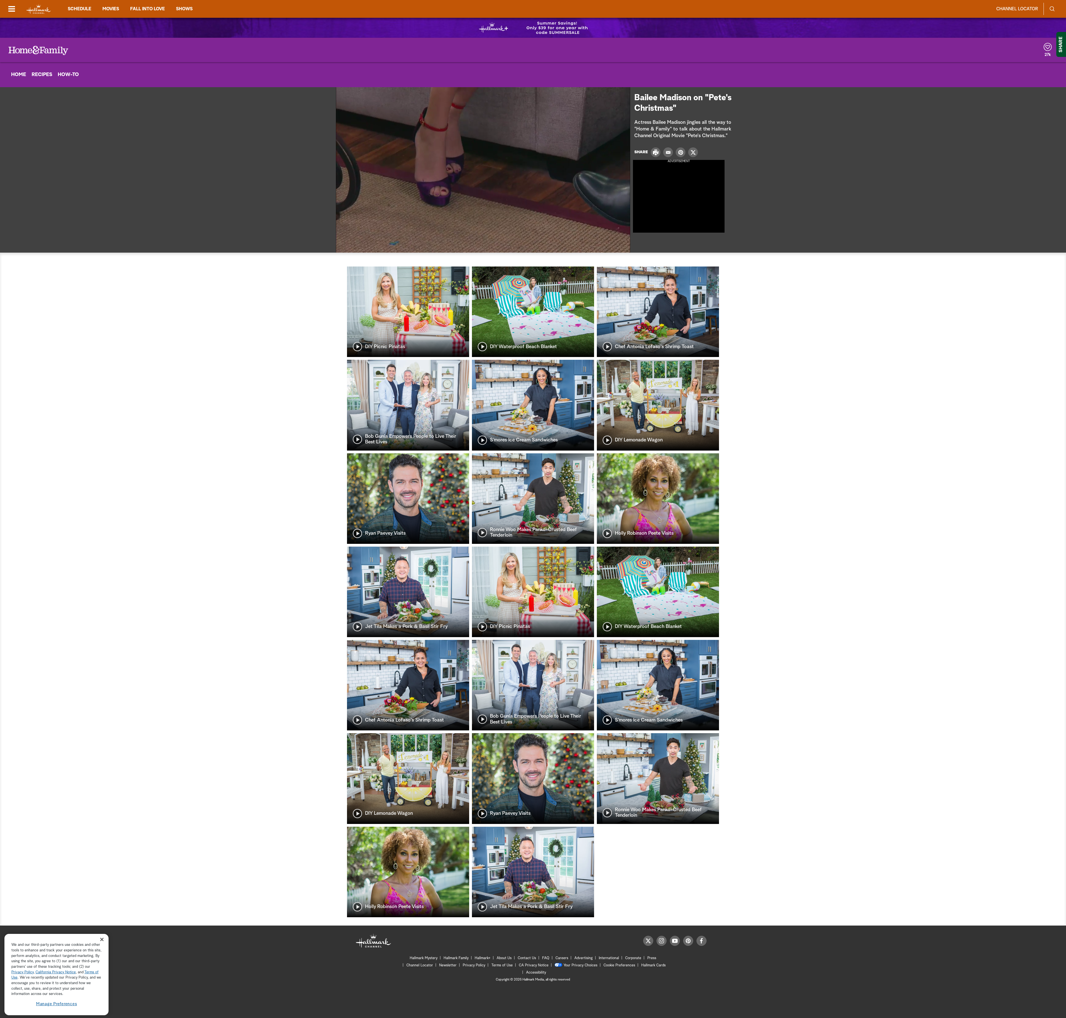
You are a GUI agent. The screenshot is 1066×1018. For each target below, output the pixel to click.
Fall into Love (147, 9)
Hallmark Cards (653, 965)
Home (18, 74)
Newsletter (448, 965)
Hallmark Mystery (424, 958)
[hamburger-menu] (11, 9)
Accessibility (536, 972)
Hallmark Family (456, 958)
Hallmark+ (483, 958)
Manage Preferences (56, 1004)
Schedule (79, 9)
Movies (110, 9)
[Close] (102, 939)
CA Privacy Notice (534, 965)
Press (651, 958)
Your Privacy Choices (580, 965)
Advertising (583, 958)
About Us (504, 958)
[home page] (38, 9)
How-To (68, 74)
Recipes (42, 74)
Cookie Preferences (619, 965)
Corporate (633, 958)
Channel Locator (1017, 9)
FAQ (545, 958)
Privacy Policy (474, 965)
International (609, 958)
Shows (184, 9)
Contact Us (527, 958)
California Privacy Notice (56, 972)
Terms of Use (502, 965)
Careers (561, 958)
